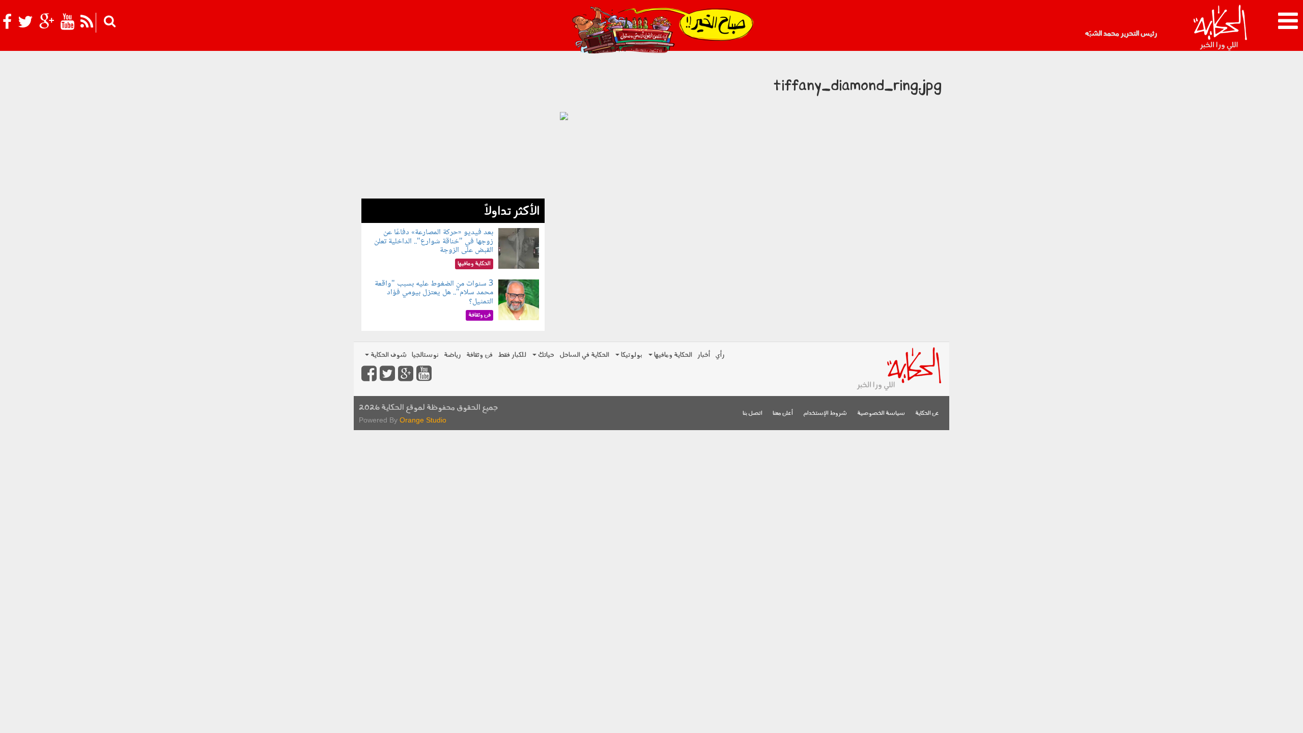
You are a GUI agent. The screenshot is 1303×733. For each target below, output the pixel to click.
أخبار (703, 355)
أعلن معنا (783, 413)
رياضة (452, 355)
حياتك (545, 355)
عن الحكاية (927, 413)
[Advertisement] (453, 127)
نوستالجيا (425, 355)
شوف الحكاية (388, 355)
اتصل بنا (752, 413)
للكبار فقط (512, 355)
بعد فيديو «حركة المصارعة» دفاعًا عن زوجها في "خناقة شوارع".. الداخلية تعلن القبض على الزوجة (433, 241)
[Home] (1219, 28)
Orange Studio (423, 420)
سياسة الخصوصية (881, 413)
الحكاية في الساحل (584, 355)
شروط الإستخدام (825, 413)
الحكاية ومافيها (672, 355)
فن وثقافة (479, 355)
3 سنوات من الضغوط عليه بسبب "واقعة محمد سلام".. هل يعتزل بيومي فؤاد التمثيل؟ (434, 292)
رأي (720, 355)
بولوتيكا (630, 355)
